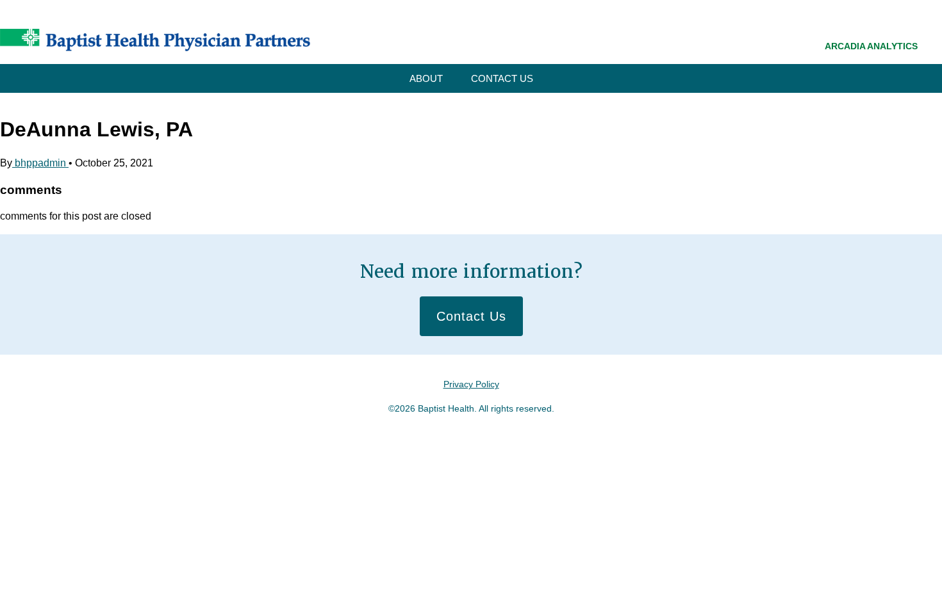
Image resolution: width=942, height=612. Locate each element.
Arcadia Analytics (871, 46)
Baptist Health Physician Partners (155, 40)
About (426, 78)
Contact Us (502, 78)
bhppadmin (40, 162)
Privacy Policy (471, 384)
